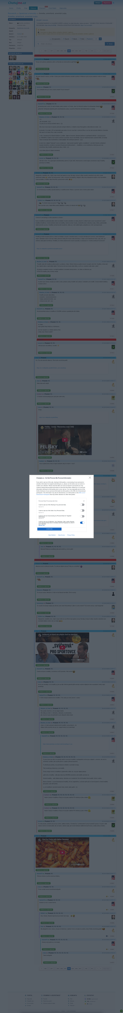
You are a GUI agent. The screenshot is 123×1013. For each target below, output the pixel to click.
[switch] (82, 505)
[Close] (90, 478)
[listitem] (61, 501)
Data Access (61, 535)
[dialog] (61, 506)
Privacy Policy (71, 535)
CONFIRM (49, 529)
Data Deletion (52, 535)
